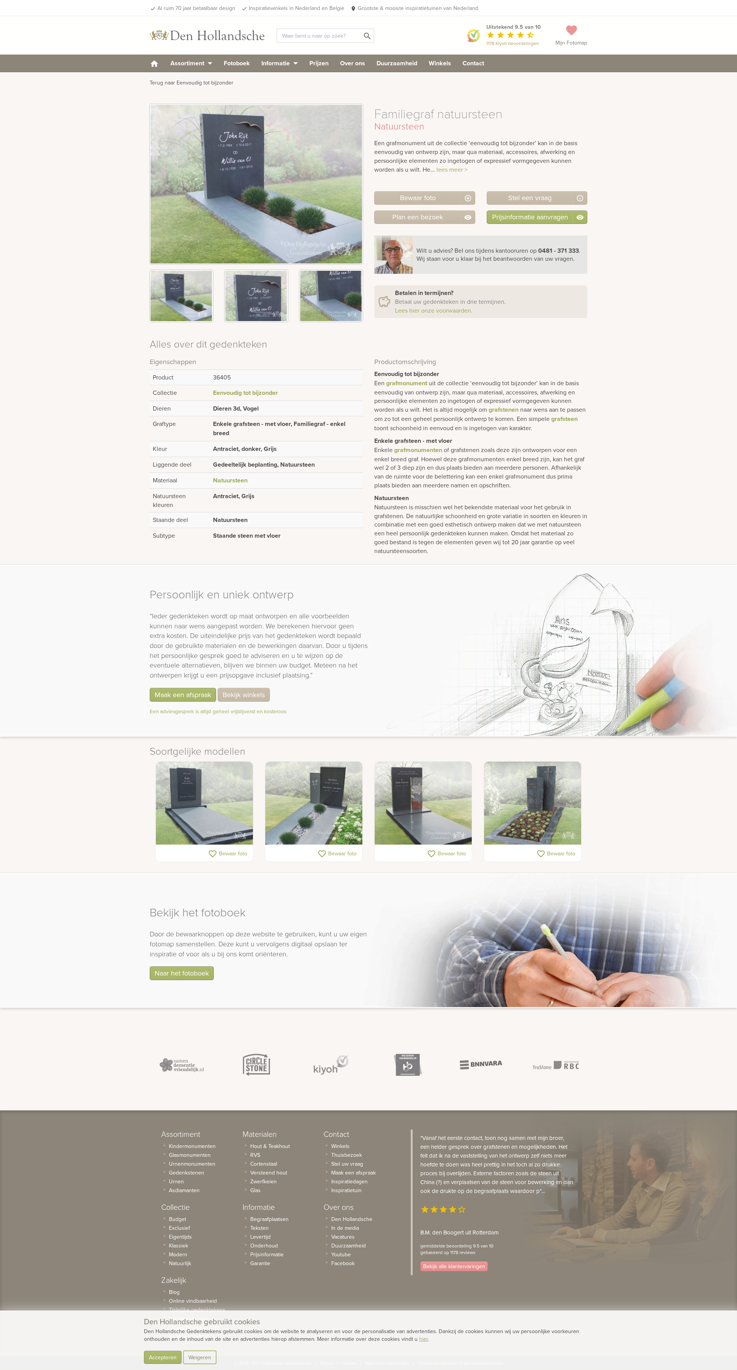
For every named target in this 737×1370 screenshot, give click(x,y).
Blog (174, 1292)
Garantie (260, 1263)
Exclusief (179, 1228)
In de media (345, 1228)
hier (423, 1339)
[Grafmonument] (532, 803)
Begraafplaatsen (269, 1219)
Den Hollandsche (351, 1219)
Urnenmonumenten (192, 1164)
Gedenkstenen (186, 1172)
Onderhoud (264, 1245)
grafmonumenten (418, 450)
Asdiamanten (184, 1190)
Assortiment (188, 63)
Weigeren (199, 1357)
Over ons (352, 63)
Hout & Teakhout (270, 1146)
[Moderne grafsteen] (423, 803)
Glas (255, 1190)
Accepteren (163, 1357)
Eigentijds (180, 1237)
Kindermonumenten (192, 1146)
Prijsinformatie (267, 1254)
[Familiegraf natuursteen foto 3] (331, 296)
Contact (473, 63)
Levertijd (260, 1237)
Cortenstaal (263, 1164)
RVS (255, 1155)
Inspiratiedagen (349, 1181)
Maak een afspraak (183, 694)
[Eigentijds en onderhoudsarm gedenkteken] (204, 803)
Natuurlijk (180, 1263)
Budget (177, 1219)
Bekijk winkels (244, 694)
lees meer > (452, 169)
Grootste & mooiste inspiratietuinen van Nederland (418, 8)
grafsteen (564, 418)
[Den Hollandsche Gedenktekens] (207, 35)
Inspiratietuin (346, 1190)
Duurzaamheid (397, 63)
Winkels (440, 63)
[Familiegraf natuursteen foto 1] (181, 296)
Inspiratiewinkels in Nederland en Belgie (296, 8)
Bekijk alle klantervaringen (454, 1266)
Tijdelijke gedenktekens (197, 1310)
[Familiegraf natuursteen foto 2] (256, 296)
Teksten (259, 1228)
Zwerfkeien (263, 1181)
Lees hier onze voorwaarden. (434, 310)
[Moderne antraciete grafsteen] (313, 803)
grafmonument (406, 383)
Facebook (343, 1263)
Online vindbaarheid (193, 1301)
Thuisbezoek (346, 1155)
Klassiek (178, 1245)
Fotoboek (237, 63)
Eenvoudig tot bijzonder (245, 392)
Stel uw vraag (347, 1164)
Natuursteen (230, 480)
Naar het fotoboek (182, 973)
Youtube (341, 1254)
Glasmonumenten (190, 1155)
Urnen (176, 1181)
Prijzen (319, 63)
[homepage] (154, 63)
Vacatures (343, 1237)
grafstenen (504, 409)
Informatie (276, 63)
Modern (178, 1254)
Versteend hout (268, 1172)
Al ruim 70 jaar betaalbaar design (196, 8)
